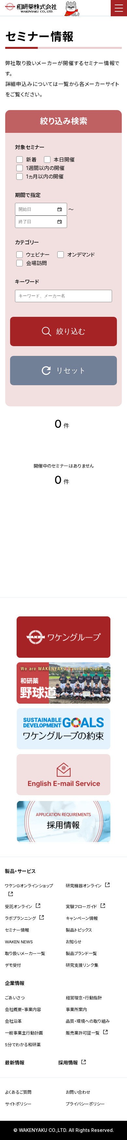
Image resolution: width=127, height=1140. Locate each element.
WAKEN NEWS (19, 941)
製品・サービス (20, 871)
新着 (31, 159)
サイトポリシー (18, 1103)
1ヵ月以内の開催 (45, 176)
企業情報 (14, 983)
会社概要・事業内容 (23, 1009)
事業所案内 (76, 1009)
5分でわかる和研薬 (23, 1044)
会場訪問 (36, 263)
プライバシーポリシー (85, 1103)
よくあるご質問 (18, 1092)
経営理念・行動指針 (84, 997)
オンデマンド (81, 254)
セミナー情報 (17, 930)
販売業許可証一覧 (83, 1032)
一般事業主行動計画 (24, 1032)
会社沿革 (13, 1021)
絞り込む (71, 331)
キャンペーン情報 (82, 918)
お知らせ (74, 941)
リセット (71, 370)
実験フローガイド (81, 906)
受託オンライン (18, 906)
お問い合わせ (78, 1092)
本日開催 (64, 159)
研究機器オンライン (84, 885)
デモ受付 (13, 965)
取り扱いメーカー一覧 (25, 953)
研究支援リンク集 (82, 965)
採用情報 (68, 1063)
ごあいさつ (14, 997)
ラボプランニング (20, 918)
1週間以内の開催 (45, 168)
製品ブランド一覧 (81, 953)
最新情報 (14, 1063)
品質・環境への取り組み (88, 1021)
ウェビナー (38, 254)
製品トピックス (79, 930)
